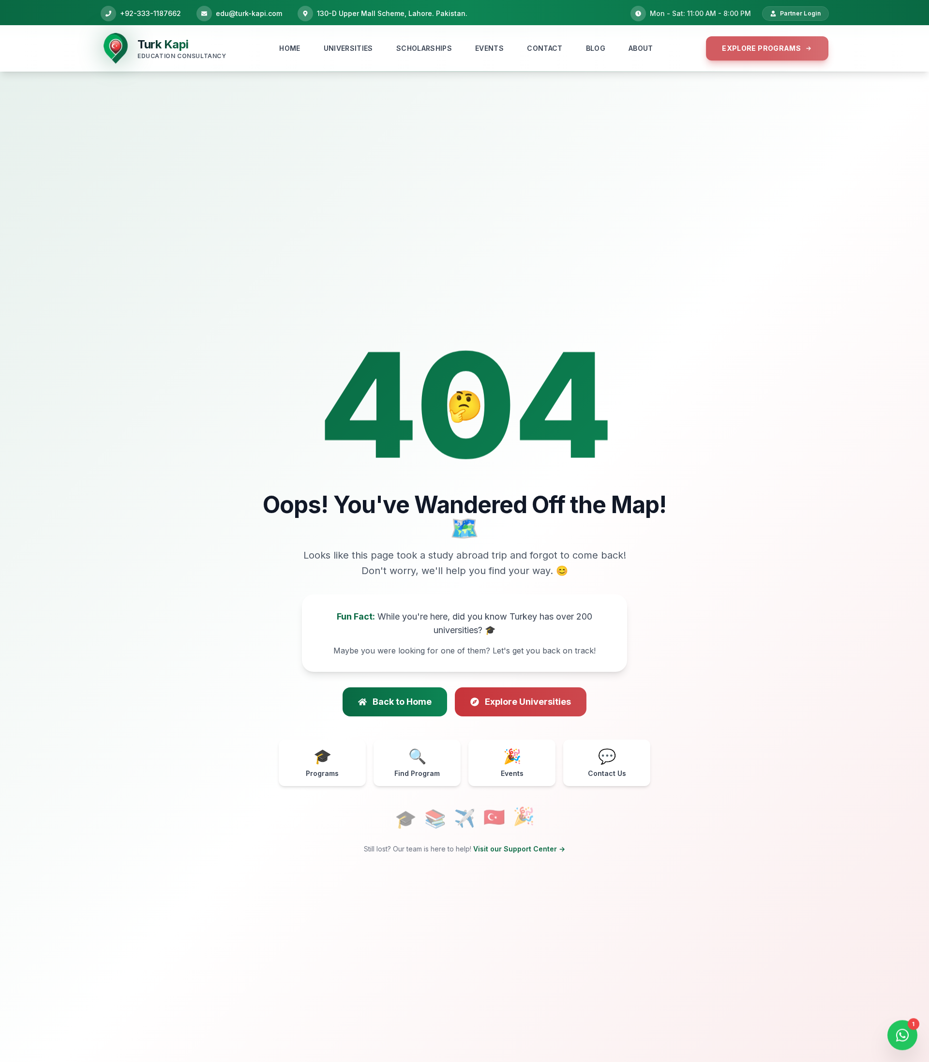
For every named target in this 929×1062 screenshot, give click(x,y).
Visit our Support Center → (519, 849)
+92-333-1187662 (150, 13)
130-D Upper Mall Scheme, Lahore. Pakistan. (392, 13)
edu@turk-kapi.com (249, 13)
